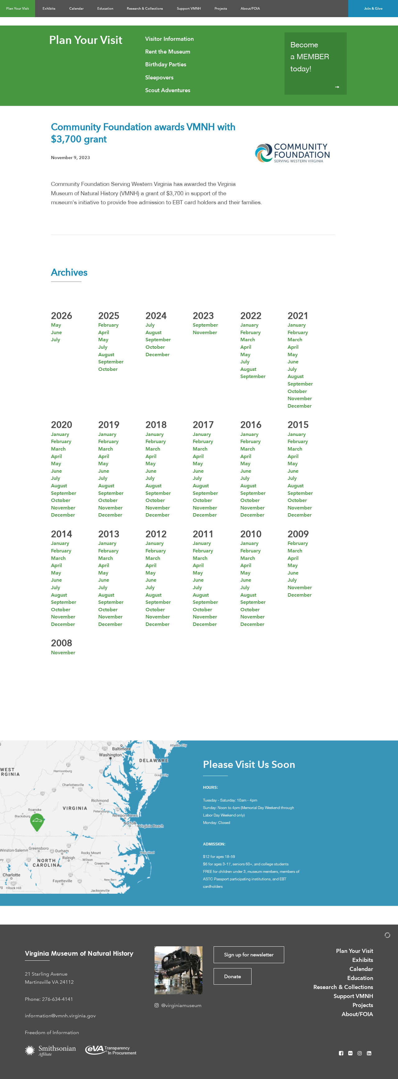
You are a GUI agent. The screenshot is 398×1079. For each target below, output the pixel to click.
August (106, 354)
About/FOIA (250, 9)
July (55, 340)
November (205, 332)
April (103, 332)
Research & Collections (145, 9)
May (56, 325)
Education (105, 9)
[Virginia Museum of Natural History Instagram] (360, 1053)
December (157, 354)
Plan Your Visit (17, 9)
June (56, 332)
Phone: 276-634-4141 (49, 999)
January (249, 325)
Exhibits (49, 9)
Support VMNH (189, 9)
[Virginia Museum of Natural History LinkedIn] (369, 1053)
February (108, 325)
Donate (232, 976)
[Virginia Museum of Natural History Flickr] (351, 1053)
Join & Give (373, 8)
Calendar (76, 9)
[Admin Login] (381, 936)
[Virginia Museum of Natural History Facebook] (342, 1053)
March (247, 340)
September (110, 362)
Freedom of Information (52, 1032)
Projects (221, 9)
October (108, 369)
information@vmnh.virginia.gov (60, 1016)
